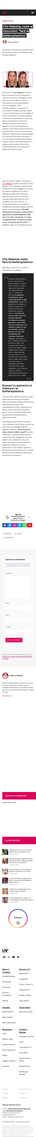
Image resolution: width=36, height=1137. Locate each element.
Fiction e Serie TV (26, 984)
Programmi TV (25, 990)
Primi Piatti (23, 1053)
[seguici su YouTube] (13, 957)
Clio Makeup (7, 183)
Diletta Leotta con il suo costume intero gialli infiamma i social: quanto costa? (20, 851)
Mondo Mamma (8, 1044)
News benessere (8, 1050)
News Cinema (7, 1012)
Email (7, 615)
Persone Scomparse (6, 994)
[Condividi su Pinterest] (30, 525)
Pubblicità (5, 1098)
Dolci (21, 1042)
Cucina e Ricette (23, 1031)
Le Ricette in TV (25, 1047)
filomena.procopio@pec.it (14, 1111)
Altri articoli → (7, 696)
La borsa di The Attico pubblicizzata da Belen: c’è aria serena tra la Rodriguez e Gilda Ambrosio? (20, 880)
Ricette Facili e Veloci (25, 1059)
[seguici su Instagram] (9, 957)
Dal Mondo (6, 982)
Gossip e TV (24, 969)
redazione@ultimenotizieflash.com (19, 1109)
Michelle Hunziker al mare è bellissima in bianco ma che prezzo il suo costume (20, 870)
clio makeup (18, 533)
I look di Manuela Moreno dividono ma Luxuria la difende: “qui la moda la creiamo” (21, 899)
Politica (5, 1001)
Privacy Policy (23, 1098)
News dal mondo (26, 1012)
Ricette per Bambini (23, 1073)
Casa (4, 1033)
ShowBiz (6, 1007)
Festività (5, 1066)
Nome (7, 603)
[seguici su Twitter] (18, 957)
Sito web (7, 627)
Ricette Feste (24, 1066)
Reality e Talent (25, 995)
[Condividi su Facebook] (5, 525)
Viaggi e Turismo (8, 1061)
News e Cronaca (6, 970)
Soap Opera (24, 1001)
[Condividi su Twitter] (20, 525)
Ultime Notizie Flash (9, 802)
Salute (4, 1055)
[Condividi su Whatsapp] (25, 525)
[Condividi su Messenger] (10, 525)
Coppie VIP (23, 979)
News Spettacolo (9, 1022)
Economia (6, 987)
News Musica (7, 1017)
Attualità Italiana (8, 976)
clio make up (7, 533)
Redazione (5, 1093)
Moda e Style (7, 21)
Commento (9, 573)
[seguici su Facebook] (4, 957)
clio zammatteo (8, 537)
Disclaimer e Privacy (25, 1089)
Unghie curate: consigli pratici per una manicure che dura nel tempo (20, 890)
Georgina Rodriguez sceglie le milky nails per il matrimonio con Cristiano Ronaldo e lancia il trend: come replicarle (21, 860)
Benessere (7, 1029)
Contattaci (22, 1093)
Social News (24, 1007)
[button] (32, 12)
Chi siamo (5, 1089)
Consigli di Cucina (26, 1036)
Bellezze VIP (23, 973)
